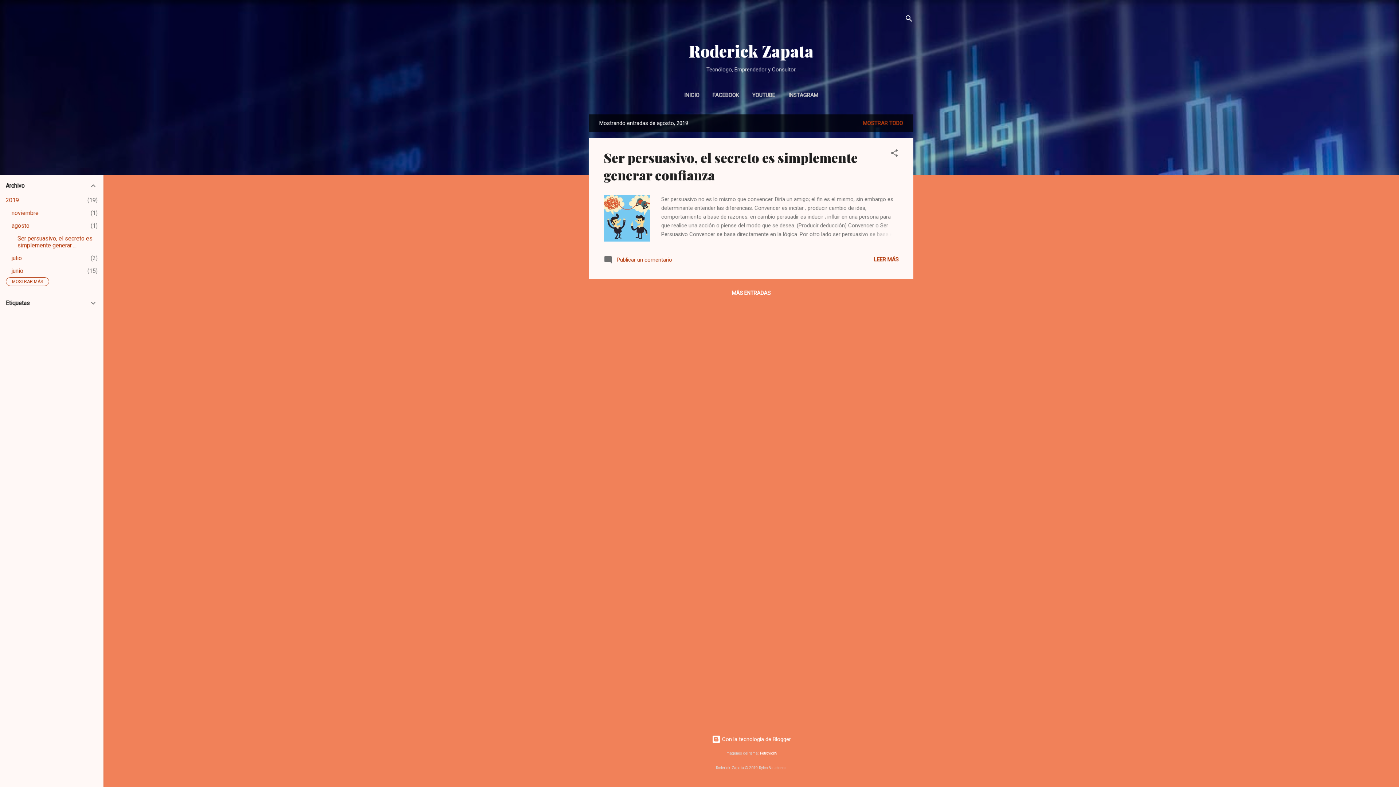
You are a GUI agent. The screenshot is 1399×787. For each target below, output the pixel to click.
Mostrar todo (883, 123)
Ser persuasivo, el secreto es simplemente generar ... (55, 242)
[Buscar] (909, 20)
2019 (12, 200)
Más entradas (751, 293)
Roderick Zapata (751, 51)
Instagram (803, 95)
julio (17, 258)
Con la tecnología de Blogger (756, 739)
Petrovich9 (768, 753)
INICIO (692, 95)
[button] (894, 154)
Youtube (763, 95)
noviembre (25, 213)
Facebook (726, 95)
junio (17, 270)
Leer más (886, 259)
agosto (21, 225)
